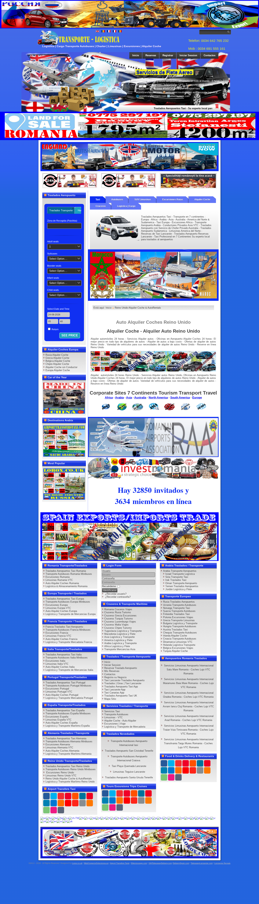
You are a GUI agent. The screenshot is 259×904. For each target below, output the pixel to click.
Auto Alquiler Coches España (62, 722)
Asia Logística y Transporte (119, 637)
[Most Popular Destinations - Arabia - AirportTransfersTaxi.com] (64, 440)
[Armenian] (49, 818)
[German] (123, 818)
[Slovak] (43, 821)
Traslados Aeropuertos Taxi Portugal (65, 682)
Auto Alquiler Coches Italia (60, 666)
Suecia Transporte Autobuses (179, 611)
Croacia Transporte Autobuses (179, 638)
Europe (197, 397)
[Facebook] (46, 796)
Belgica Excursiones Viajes (178, 648)
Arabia (119, 397)
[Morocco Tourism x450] (153, 274)
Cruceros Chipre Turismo (118, 627)
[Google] (61, 796)
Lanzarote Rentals (222, 863)
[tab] (61, 210)
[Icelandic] (139, 818)
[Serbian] (212, 818)
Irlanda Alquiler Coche (175, 635)
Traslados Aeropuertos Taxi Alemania (66, 738)
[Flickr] (53, 810)
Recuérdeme (109, 586)
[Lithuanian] (170, 818)
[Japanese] (154, 818)
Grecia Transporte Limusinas (179, 620)
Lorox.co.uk (77, 863)
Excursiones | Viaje (115, 723)
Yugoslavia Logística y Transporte (123, 630)
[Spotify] (46, 810)
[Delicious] (53, 803)
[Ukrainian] (70, 821)
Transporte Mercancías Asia (119, 649)
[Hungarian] (134, 818)
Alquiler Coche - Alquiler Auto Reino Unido (153, 331)
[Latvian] (165, 818)
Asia (129, 397)
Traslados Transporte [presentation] (61, 210)
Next (217, 69)
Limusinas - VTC (113, 717)
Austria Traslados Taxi (175, 629)
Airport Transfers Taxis (119, 863)
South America (180, 397)
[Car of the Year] (64, 397)
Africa (109, 397)
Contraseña (108, 578)
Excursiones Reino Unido (60, 772)
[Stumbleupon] (75, 803)
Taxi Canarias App (114, 692)
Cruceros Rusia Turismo (117, 612)
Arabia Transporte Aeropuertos (179, 570)
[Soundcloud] (75, 796)
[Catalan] (66, 818)
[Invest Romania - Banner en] (153, 467)
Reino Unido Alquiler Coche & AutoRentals (69, 778)
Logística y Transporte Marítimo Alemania (68, 753)
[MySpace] (61, 810)
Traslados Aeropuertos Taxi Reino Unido (67, 766)
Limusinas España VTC (58, 719)
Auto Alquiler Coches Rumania (62, 583)
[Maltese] (181, 818)
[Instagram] (82, 796)
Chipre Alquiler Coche (57, 364)
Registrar (167, 55)
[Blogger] (61, 803)
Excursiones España (57, 716)
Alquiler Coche (202, 199)
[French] (108, 818)
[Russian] (207, 818)
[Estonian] (103, 818)
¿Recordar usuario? (115, 593)
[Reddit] (68, 803)
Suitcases (52, 253)
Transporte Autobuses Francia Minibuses (68, 629)
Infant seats (53, 278)
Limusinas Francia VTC (58, 635)
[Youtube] (68, 796)
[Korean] (160, 818)
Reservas (150, 55)
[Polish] (192, 818)
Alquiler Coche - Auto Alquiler (120, 720)
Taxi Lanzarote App (114, 689)
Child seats (53, 290)
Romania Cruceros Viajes (118, 609)
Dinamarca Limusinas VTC (177, 641)
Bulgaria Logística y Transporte (180, 623)
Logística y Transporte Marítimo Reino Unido (70, 781)
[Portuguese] (197, 818)
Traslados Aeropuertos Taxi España (65, 710)
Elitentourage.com (139, 863)
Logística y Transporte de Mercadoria (124, 726)
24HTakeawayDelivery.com (160, 863)
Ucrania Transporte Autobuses (179, 605)
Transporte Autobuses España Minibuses (68, 713)
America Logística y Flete (118, 640)
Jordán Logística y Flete (178, 589)
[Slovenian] (48, 821)
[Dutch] (98, 818)
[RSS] (89, 803)
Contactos (209, 55)
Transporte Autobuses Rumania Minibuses (69, 574)
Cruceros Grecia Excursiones (120, 615)
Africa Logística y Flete (117, 646)
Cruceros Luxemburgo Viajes (120, 621)
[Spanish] (54, 821)
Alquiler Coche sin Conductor (61, 367)
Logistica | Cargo (126, 206)
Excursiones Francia (57, 632)
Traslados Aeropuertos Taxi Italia (64, 654)
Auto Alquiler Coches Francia (61, 639)
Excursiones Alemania (58, 744)
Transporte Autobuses (116, 714)
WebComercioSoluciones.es (96, 863)
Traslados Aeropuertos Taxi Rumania (66, 570)
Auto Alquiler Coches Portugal (62, 694)
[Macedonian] (175, 818)
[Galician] (112, 818)
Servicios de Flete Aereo (164, 72)
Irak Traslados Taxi (175, 580)
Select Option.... (58, 258)
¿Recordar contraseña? (118, 596)
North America (158, 397)
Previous (128, 69)
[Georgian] (118, 818)
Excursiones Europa (57, 605)
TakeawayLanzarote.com (202, 863)
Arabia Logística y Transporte (120, 643)
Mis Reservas (111, 671)
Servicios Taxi (112, 711)
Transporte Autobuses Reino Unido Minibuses (71, 769)
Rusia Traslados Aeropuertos (179, 601)
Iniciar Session (188, 55)
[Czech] (87, 818)
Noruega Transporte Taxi (176, 608)
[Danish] (93, 818)
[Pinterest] (89, 796)
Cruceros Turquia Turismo (118, 618)
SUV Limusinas (142, 199)
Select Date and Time (58, 309)
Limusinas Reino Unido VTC (61, 775)
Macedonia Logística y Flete (119, 634)
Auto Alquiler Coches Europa (61, 611)
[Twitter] (53, 796)
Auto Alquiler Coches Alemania (62, 750)
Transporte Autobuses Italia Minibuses (67, 657)
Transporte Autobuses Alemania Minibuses (69, 741)
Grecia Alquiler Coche (57, 357)
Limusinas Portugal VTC (59, 691)
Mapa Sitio (110, 698)
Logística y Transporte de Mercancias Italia (69, 669)
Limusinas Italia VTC (57, 663)
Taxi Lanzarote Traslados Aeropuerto (124, 680)
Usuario (106, 570)
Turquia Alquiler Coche (175, 651)
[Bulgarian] (60, 818)
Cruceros (101, 206)
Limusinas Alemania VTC (59, 747)
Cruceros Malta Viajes (116, 624)
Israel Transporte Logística (180, 574)
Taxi (98, 199)
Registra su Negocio (115, 677)
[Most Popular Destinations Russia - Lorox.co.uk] (64, 483)
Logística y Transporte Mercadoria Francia (69, 642)
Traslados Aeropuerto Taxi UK (120, 695)
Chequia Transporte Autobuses (180, 632)
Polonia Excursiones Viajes (178, 617)
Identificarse (109, 590)
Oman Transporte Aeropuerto (181, 583)
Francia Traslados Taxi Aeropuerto (64, 626)
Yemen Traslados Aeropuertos (181, 586)
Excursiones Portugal (57, 688)
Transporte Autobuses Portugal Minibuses (68, 685)
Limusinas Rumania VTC (59, 580)
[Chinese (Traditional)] (74, 818)
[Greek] (128, 818)
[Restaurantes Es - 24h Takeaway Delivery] (69, 180)
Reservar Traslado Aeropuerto (120, 668)
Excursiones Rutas (172, 199)
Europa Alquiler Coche (58, 370)
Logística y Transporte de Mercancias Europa (71, 614)
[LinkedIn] (46, 803)
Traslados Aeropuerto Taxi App (121, 686)
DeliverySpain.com (181, 863)
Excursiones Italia (55, 660)
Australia (140, 397)
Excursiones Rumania (58, 577)
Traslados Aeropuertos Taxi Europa (65, 598)
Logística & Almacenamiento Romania (66, 586)
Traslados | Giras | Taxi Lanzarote (122, 683)
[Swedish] (59, 821)
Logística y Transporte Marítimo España (68, 725)
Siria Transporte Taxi (176, 577)
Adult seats (53, 241)
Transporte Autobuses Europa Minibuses (68, 601)
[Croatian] (81, 818)
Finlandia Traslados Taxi (176, 614)
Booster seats (54, 265)
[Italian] (150, 818)
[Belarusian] (54, 818)
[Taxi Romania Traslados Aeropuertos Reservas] (129, 156)
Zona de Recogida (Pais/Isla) (62, 220)
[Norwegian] (187, 818)
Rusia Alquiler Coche (57, 354)
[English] (43, 818)
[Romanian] (202, 818)
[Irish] (145, 818)
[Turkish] (64, 821)
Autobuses (117, 199)
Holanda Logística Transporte (179, 644)
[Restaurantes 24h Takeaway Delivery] (129, 842)
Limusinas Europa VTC (58, 608)
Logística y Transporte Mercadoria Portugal (69, 698)
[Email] (82, 803)
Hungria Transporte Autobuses (179, 626)
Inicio (135, 55)
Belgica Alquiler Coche (58, 361)
